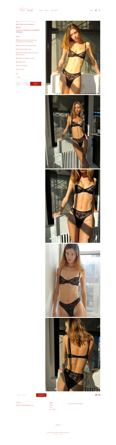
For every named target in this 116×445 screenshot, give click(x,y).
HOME (51, 405)
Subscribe (41, 395)
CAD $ (57, 425)
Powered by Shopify (58, 434)
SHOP (51, 407)
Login (91, 10)
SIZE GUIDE (54, 10)
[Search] (99, 10)
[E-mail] (99, 395)
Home (41, 10)
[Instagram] (96, 395)
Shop (46, 10)
